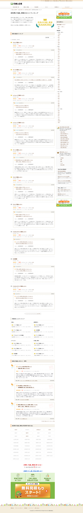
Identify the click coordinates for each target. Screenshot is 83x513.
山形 (59, 39)
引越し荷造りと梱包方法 (64, 138)
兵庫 (59, 82)
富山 (59, 75)
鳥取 (59, 96)
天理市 (49, 429)
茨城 (59, 56)
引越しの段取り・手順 (64, 144)
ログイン (51, 0)
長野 (59, 72)
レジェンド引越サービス (18, 95)
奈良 (59, 87)
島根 (59, 98)
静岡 (59, 65)
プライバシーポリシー (19, 508)
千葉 (59, 53)
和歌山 (59, 89)
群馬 (59, 58)
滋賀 (59, 86)
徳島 (59, 103)
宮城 (59, 42)
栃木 (59, 54)
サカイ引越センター (17, 42)
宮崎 (59, 119)
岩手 (59, 40)
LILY (16, 266)
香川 (59, 101)
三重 (59, 67)
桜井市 (27, 432)
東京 (59, 48)
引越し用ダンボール (63, 145)
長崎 (59, 114)
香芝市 (27, 436)
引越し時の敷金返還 (63, 137)
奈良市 (16, 429)
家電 (61, 159)
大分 (59, 117)
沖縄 (59, 122)
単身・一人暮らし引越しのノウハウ (64, 189)
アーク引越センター (17, 69)
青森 (59, 35)
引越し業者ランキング (61, 24)
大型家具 (62, 157)
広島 (59, 95)
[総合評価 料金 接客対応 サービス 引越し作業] (50, 37)
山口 (59, 100)
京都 (59, 84)
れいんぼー (17, 130)
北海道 (59, 34)
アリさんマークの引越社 (24, 399)
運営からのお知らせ (69, 0)
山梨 (59, 70)
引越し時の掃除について (64, 142)
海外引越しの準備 (63, 135)
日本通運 (15, 259)
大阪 (59, 81)
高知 (59, 106)
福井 (59, 77)
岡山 (59, 93)
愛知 (59, 62)
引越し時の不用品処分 (64, 140)
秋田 (59, 37)
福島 (59, 44)
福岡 (59, 110)
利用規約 (25, 508)
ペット (61, 163)
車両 (61, 161)
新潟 (59, 68)
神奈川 (59, 49)
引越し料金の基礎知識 (62, 171)
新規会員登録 (47, 0)
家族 (59, 28)
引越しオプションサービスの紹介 (63, 176)
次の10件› (38, 313)
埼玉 (59, 51)
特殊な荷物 (62, 164)
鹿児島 (59, 120)
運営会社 (12, 508)
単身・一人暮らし (61, 26)
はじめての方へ (62, 0)
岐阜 (59, 63)
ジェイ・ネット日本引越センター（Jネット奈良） (29, 380)
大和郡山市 (38, 429)
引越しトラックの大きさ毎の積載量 (64, 180)
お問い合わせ (37, 508)
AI (15, 239)
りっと (16, 77)
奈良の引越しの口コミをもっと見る (48, 421)
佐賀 (59, 112)
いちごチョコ (17, 157)
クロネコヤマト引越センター (19, 231)
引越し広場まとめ (56, 0)
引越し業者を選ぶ (63, 147)
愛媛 (59, 105)
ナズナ (16, 184)
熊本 (59, 115)
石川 (59, 73)
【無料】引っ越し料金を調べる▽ (32, 471)
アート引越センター (17, 149)
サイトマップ (31, 508)
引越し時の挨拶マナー (64, 133)
